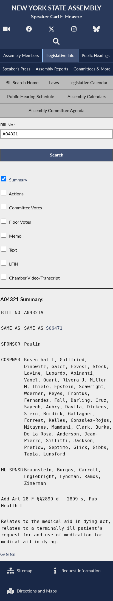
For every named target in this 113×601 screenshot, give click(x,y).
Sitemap (24, 570)
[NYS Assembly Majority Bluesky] (96, 30)
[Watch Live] (6, 30)
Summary (18, 179)
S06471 (54, 328)
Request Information (80, 570)
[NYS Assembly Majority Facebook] (29, 30)
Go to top (7, 554)
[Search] (56, 43)
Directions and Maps (36, 590)
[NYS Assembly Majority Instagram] (74, 30)
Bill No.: (7, 124)
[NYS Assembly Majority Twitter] (51, 30)
